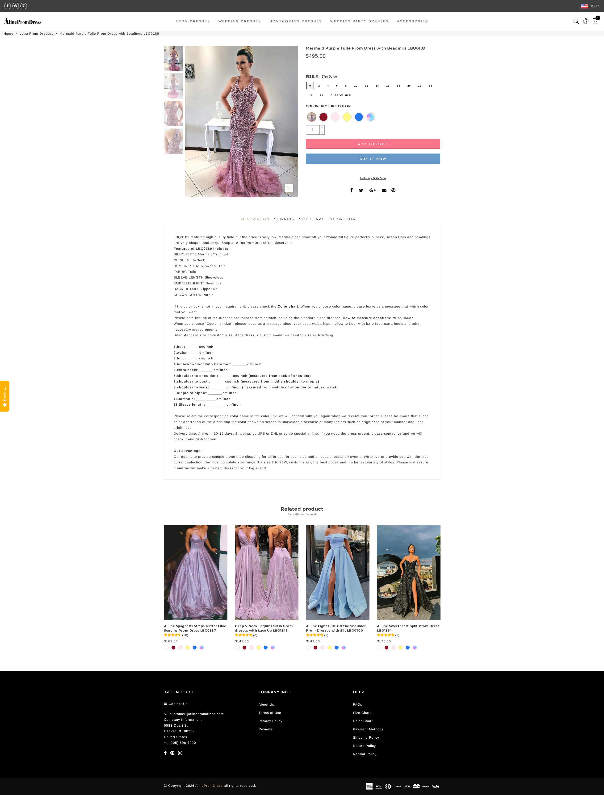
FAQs (357, 704)
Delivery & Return (373, 178)
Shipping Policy (366, 737)
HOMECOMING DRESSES (295, 21)
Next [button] (284, 124)
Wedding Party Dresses (359, 21)
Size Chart (311, 219)
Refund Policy (365, 754)
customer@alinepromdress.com (197, 714)
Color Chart (363, 721)
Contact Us (178, 704)
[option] (241, 121)
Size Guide (329, 76)
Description (255, 219)
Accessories (412, 21)
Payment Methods (368, 729)
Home (8, 33)
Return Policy (364, 746)
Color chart (288, 306)
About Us (266, 704)
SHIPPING (284, 219)
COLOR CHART (343, 219)
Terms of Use (270, 713)
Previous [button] (194, 124)
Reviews (266, 729)
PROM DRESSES (193, 21)
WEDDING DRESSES (239, 21)
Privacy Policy (270, 721)
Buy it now (373, 159)
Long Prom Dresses (36, 33)
